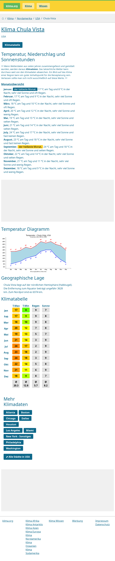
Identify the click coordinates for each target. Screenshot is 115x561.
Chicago (11, 418)
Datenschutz (102, 524)
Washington (13, 448)
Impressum (101, 521)
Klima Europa (33, 531)
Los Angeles (13, 430)
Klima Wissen (56, 521)
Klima (10, 18)
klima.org (12, 6)
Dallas (25, 418)
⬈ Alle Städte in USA (18, 456)
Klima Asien (32, 528)
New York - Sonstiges (18, 436)
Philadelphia (13, 442)
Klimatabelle (12, 45)
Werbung (77, 521)
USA (37, 18)
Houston (11, 424)
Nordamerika (24, 18)
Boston (25, 412)
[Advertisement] (57, 201)
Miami (30, 430)
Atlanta (10, 412)
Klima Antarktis (34, 524)
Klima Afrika (32, 521)
